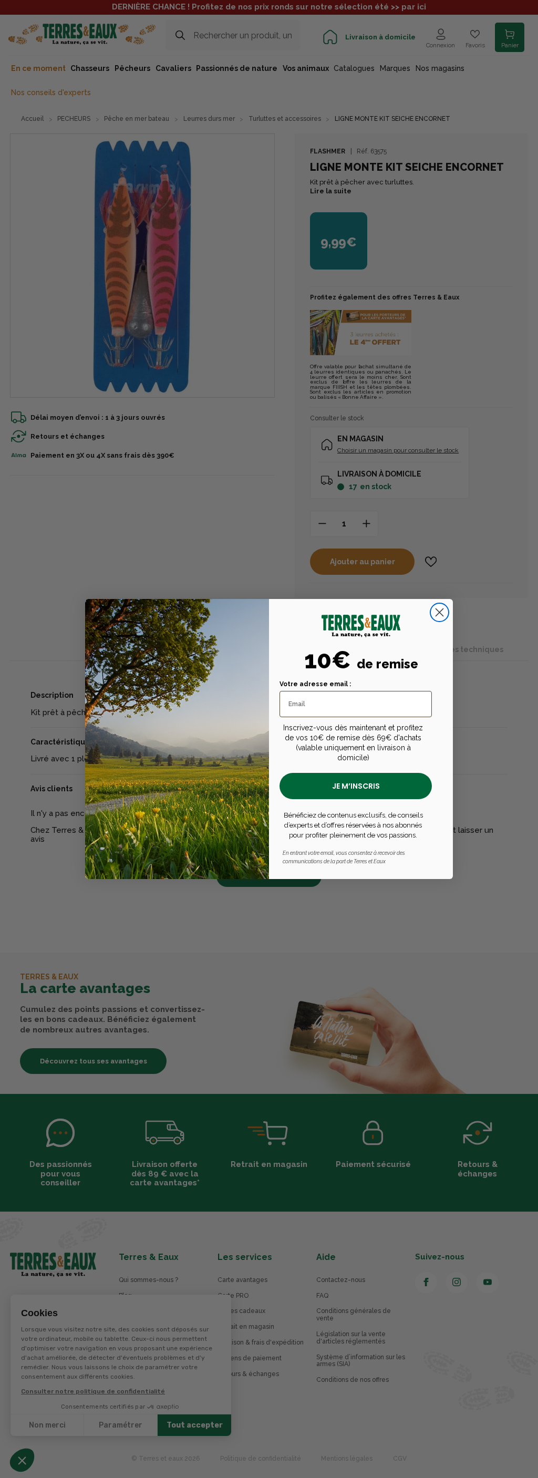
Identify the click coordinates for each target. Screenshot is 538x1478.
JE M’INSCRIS (356, 786)
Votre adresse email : (315, 684)
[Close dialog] (439, 612)
